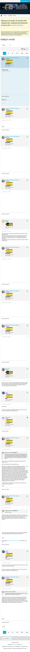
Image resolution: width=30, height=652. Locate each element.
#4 (27, 191)
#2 (27, 120)
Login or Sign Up (24, 1)
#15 (27, 588)
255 (22, 53)
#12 (27, 449)
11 (8, 53)
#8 (27, 336)
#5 (27, 231)
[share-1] (26, 66)
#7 (27, 302)
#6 (27, 259)
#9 (27, 380)
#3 (27, 148)
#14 (27, 562)
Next (27, 53)
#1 (27, 69)
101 (17, 53)
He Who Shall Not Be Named (13, 540)
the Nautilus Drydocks (16, 25)
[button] (3, 103)
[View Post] (17, 452)
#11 (27, 429)
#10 (27, 404)
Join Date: (7, 65)
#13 (27, 507)
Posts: (6, 66)
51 (12, 53)
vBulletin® (15, 644)
